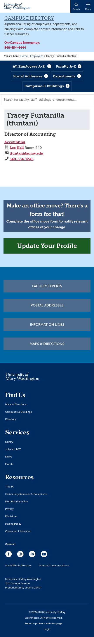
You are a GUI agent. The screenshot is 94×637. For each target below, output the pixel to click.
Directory (10, 419)
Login (47, 629)
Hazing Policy (13, 524)
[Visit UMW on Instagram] (20, 556)
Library (9, 442)
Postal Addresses (27, 76)
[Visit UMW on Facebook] (9, 556)
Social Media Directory (18, 565)
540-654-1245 (21, 159)
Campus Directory (29, 18)
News (8, 456)
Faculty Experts (47, 286)
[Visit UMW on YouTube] (44, 556)
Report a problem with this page (43, 623)
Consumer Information (18, 531)
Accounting (14, 142)
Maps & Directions (47, 344)
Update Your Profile (47, 245)
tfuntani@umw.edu (26, 153)
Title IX (9, 486)
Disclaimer (11, 516)
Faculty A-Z (66, 66)
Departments (64, 76)
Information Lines (47, 325)
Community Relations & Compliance (26, 494)
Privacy (9, 509)
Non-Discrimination (16, 501)
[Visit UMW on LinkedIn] (32, 556)
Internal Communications (54, 565)
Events (9, 464)
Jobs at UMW (13, 449)
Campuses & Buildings (44, 86)
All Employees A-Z (29, 66)
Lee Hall (17, 148)
